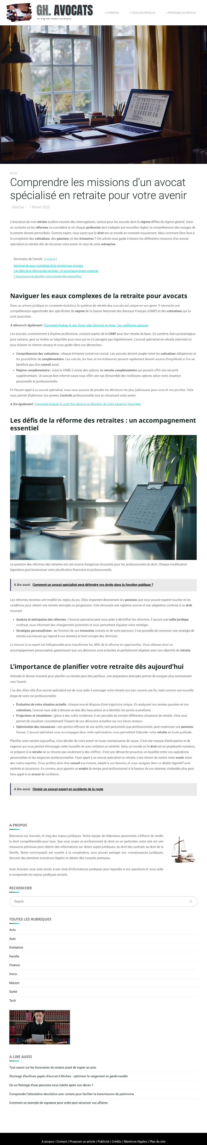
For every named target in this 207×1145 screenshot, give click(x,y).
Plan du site (157, 1141)
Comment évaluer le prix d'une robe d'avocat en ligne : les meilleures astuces (96, 325)
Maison (14, 983)
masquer (50, 259)
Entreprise (16, 947)
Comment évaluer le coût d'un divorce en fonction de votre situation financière (88, 404)
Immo (13, 974)
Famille (14, 956)
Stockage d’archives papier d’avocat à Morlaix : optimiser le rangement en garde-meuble (68, 1076)
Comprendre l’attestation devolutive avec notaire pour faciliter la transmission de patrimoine (71, 1094)
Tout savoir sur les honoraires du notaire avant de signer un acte (52, 1067)
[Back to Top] (191, 1139)
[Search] (191, 901)
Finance (14, 965)
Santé (13, 992)
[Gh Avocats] (49, 12)
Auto (12, 939)
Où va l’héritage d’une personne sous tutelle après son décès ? (51, 1085)
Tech (12, 1000)
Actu (13, 173)
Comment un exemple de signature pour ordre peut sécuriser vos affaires (58, 1103)
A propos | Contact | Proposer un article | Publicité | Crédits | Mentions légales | (96, 1141)
